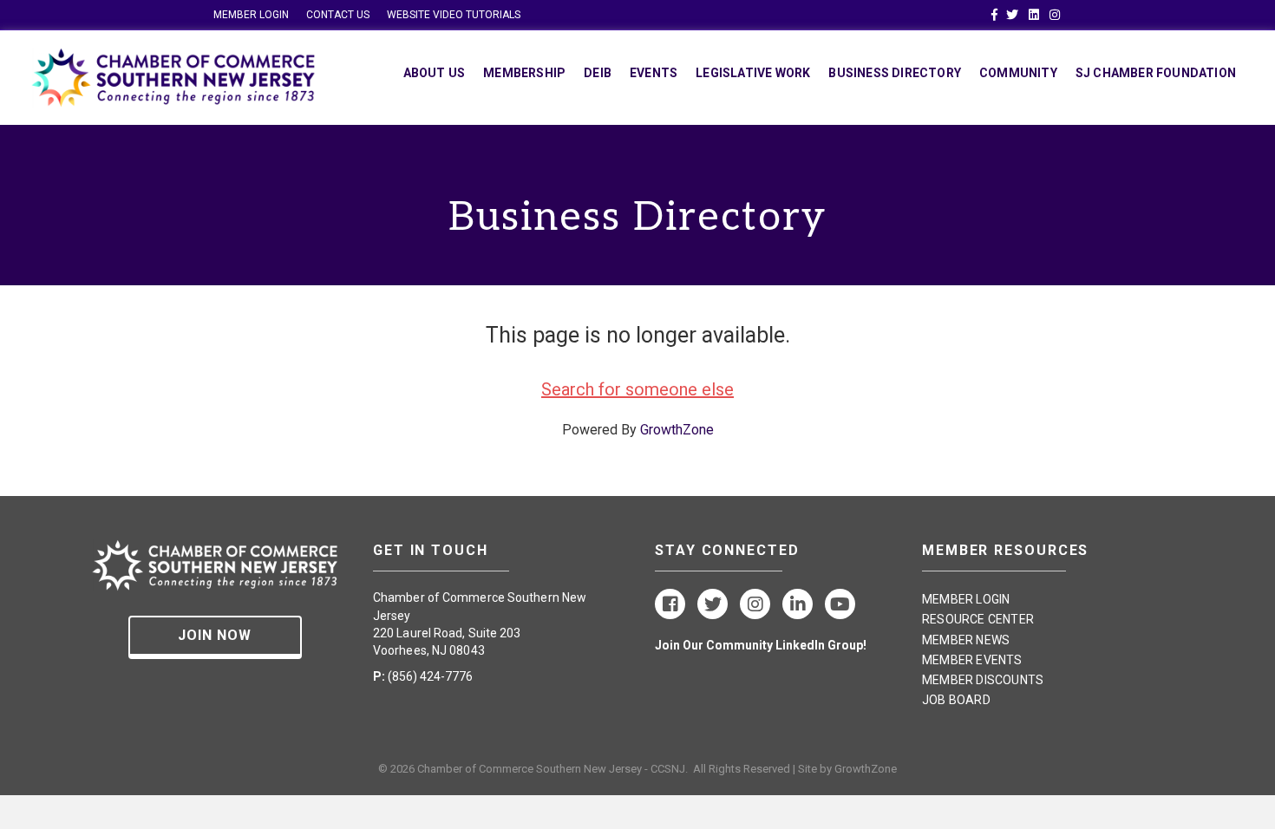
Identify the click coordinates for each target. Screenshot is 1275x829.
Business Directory (894, 73)
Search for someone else (637, 389)
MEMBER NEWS (966, 640)
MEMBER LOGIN (251, 15)
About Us (434, 73)
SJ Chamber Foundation (1156, 73)
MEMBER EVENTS (972, 660)
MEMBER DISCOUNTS (982, 680)
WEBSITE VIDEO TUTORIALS (453, 15)
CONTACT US (337, 15)
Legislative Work (753, 73)
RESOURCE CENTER (978, 619)
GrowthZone (677, 429)
